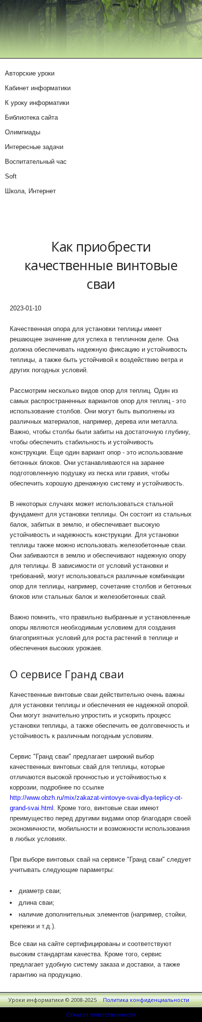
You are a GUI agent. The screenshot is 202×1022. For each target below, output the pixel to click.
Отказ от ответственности (101, 1014)
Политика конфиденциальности (146, 999)
